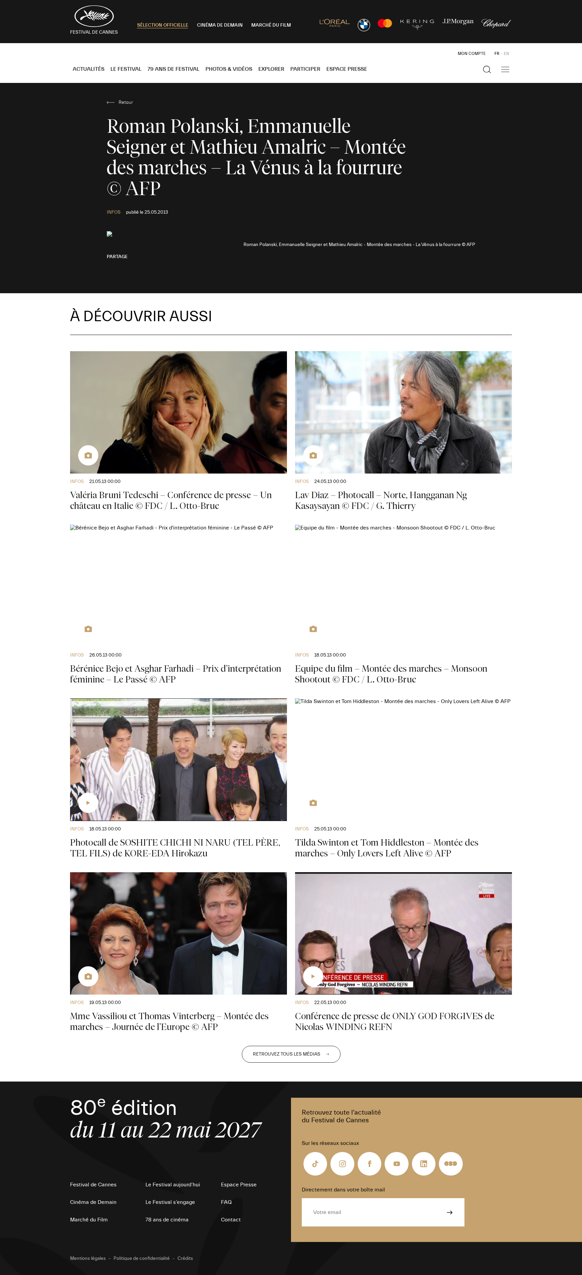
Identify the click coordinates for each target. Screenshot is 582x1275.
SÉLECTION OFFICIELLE (162, 25)
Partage (117, 257)
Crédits (185, 1258)
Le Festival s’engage (170, 1202)
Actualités (88, 69)
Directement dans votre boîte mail (343, 1190)
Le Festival (125, 69)
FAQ (226, 1202)
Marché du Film (89, 1220)
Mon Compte (472, 53)
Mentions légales (88, 1258)
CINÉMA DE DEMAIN (220, 25)
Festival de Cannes (93, 1185)
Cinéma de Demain (93, 1202)
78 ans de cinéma (167, 1220)
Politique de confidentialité (142, 1258)
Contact (231, 1220)
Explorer (271, 69)
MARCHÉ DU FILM (271, 25)
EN (506, 53)
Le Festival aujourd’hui (173, 1185)
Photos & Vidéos (228, 69)
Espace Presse (346, 69)
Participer (305, 69)
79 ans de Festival (173, 69)
